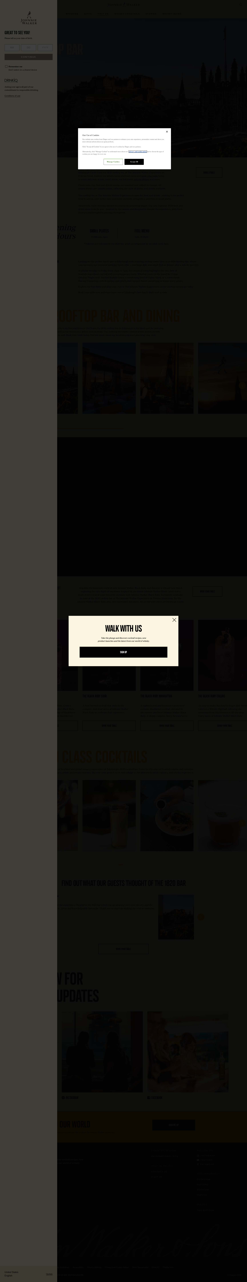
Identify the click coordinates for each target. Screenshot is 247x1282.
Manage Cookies (113, 162)
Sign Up (123, 652)
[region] (124, 148)
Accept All (134, 162)
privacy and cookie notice (138, 151)
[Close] (167, 132)
